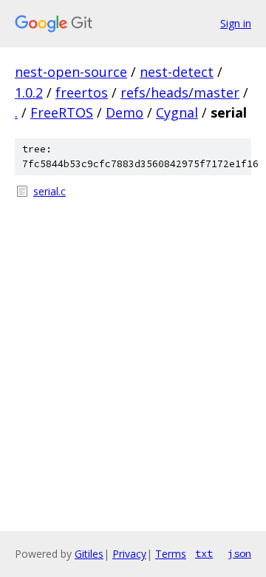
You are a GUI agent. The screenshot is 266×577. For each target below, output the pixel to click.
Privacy (129, 554)
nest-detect (177, 72)
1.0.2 (29, 92)
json (239, 553)
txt (204, 553)
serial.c (49, 191)
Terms (170, 554)
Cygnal (177, 112)
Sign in (235, 23)
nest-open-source (71, 72)
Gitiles (89, 554)
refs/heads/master (179, 92)
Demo (124, 112)
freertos (81, 92)
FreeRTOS (61, 112)
